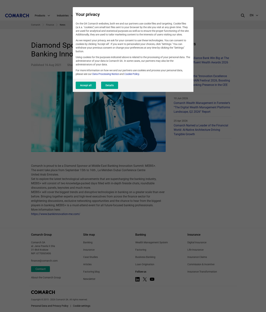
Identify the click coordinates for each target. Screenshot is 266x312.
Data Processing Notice (105, 74)
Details (109, 85)
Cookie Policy (131, 74)
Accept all (86, 85)
